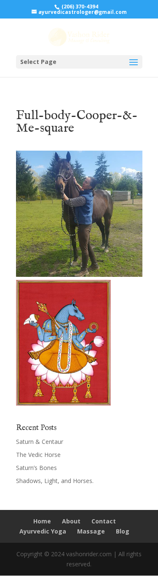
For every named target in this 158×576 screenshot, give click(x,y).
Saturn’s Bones (36, 468)
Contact (103, 521)
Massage (91, 531)
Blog (122, 531)
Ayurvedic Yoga (42, 531)
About (71, 521)
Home (42, 521)
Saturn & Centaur (39, 442)
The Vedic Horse (38, 455)
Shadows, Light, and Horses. (55, 481)
